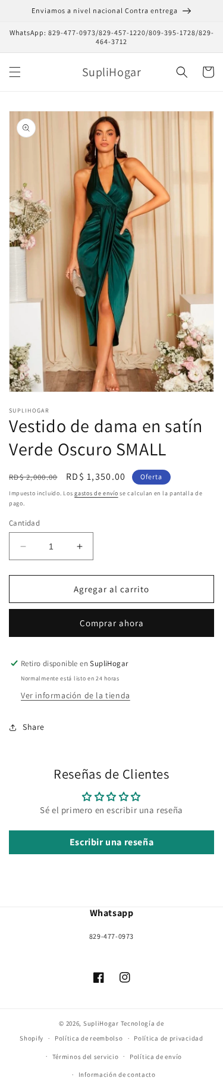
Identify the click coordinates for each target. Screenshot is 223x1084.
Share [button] (34, 726)
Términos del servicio (85, 1056)
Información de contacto (117, 1074)
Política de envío (156, 1056)
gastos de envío (96, 493)
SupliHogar (101, 1023)
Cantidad (24, 523)
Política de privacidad (168, 1038)
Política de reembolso (89, 1038)
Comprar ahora (112, 623)
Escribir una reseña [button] (111, 842)
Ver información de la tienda (75, 695)
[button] (15, 72)
